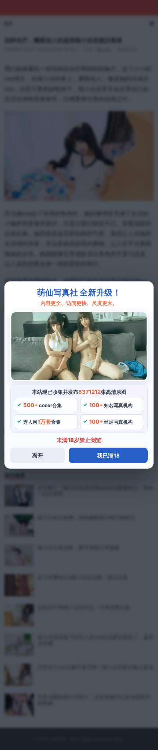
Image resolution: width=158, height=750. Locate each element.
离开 (37, 455)
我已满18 (108, 455)
